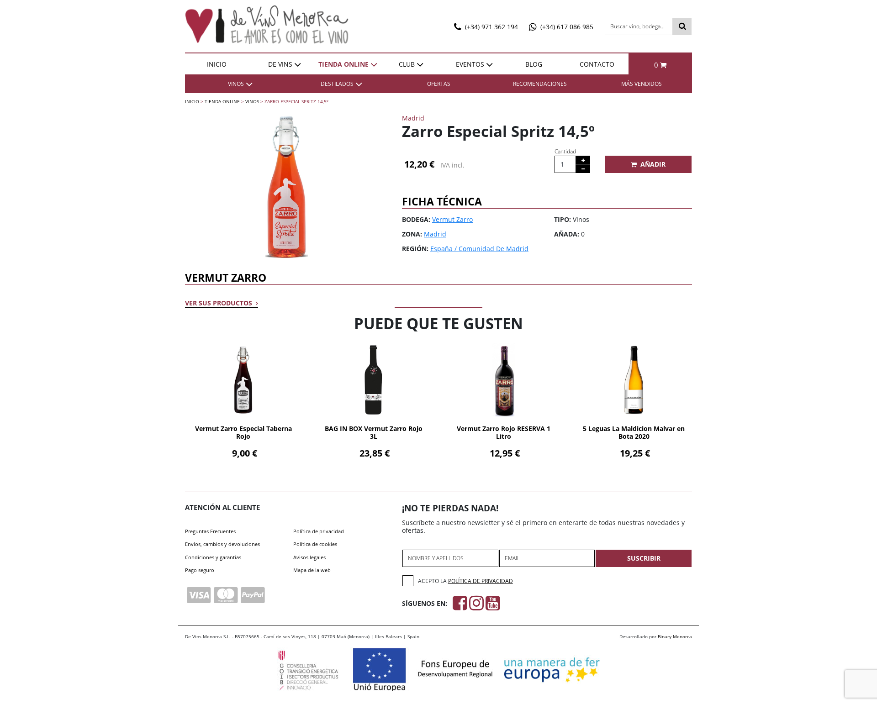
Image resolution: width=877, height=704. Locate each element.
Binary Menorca (675, 636)
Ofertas (438, 84)
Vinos (252, 101)
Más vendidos (641, 84)
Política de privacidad (318, 531)
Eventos (470, 64)
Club (407, 64)
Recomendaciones (540, 84)
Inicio (217, 64)
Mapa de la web (312, 570)
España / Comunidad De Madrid (479, 248)
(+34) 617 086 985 (566, 26)
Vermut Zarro (452, 219)
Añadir (653, 164)
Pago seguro (199, 570)
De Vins (280, 64)
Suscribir (643, 558)
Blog (533, 64)
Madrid (435, 234)
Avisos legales (309, 557)
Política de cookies (315, 544)
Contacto (597, 64)
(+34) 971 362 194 (490, 26)
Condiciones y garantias (213, 557)
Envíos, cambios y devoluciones (222, 544)
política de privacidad (480, 581)
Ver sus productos (219, 303)
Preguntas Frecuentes (210, 531)
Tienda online (343, 64)
